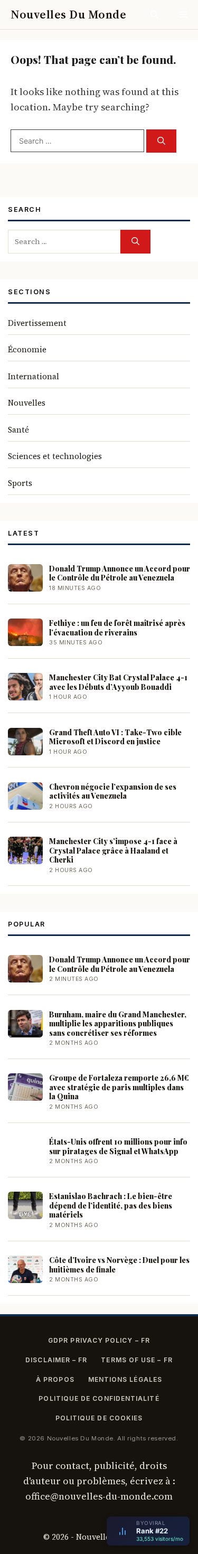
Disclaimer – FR (56, 1360)
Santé (18, 429)
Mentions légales (125, 1379)
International (33, 376)
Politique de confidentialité (99, 1398)
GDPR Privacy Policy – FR (99, 1340)
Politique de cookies (99, 1418)
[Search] (161, 141)
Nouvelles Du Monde (68, 14)
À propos (55, 1379)
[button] (154, 14)
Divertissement (37, 323)
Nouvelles (26, 402)
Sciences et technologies (55, 456)
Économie (27, 349)
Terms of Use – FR (136, 1360)
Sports (20, 483)
